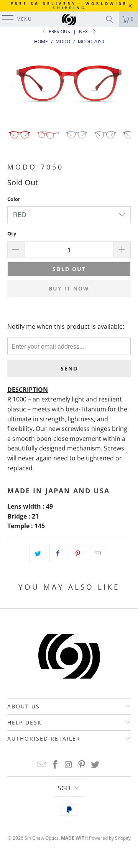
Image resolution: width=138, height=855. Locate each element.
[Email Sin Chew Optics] (42, 765)
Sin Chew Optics (42, 838)
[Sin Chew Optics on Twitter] (95, 765)
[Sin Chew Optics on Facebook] (55, 765)
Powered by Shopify (110, 838)
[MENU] (4, 19)
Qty (11, 233)
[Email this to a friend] (98, 554)
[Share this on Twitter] (38, 554)
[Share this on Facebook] (57, 554)
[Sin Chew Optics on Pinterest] (82, 765)
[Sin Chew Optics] (69, 19)
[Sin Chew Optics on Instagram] (68, 765)
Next (85, 31)
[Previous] (13, 84)
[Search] (109, 19)
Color (13, 199)
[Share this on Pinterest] (78, 554)
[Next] (125, 84)
